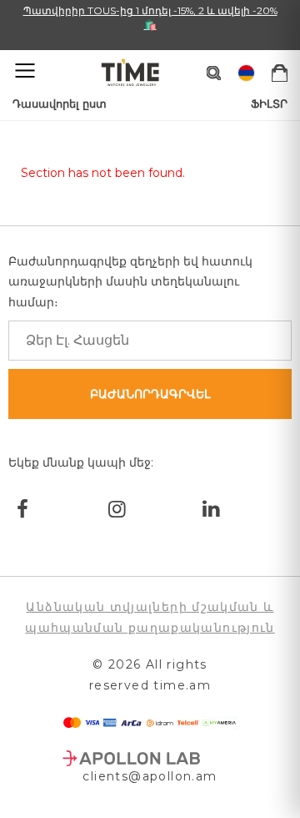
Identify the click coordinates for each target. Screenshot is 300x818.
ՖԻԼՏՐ (269, 103)
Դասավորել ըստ (59, 103)
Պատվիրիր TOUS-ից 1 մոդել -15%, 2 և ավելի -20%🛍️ (150, 17)
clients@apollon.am (149, 776)
